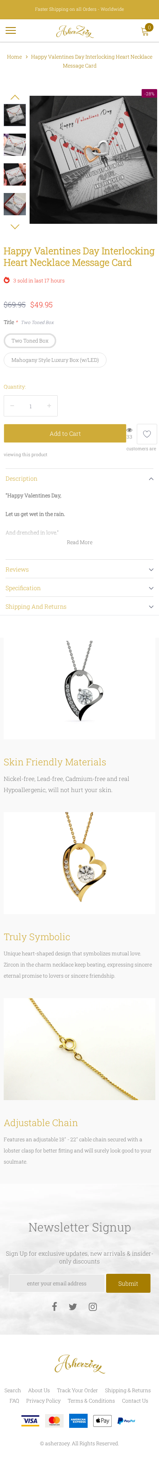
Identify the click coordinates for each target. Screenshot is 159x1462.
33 (129, 436)
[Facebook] (54, 1306)
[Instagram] (93, 1306)
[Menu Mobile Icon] (11, 33)
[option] (93, 160)
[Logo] (75, 30)
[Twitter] (72, 1306)
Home (14, 56)
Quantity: (15, 386)
